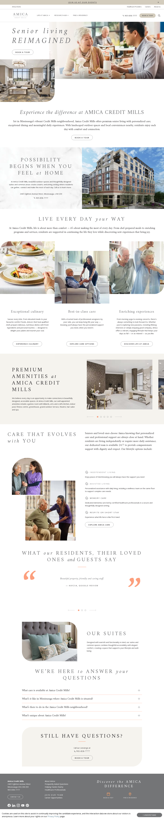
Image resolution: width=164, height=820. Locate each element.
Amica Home (16, 7)
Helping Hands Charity (54, 787)
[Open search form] (159, 15)
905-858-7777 (42, 198)
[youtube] (22, 805)
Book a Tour (147, 15)
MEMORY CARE (98, 498)
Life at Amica (42, 15)
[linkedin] (13, 805)
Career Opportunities (53, 797)
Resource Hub (61, 15)
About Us (157, 7)
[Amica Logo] (20, 15)
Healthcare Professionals (55, 790)
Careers (147, 7)
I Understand (149, 815)
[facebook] (9, 805)
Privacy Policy (54, 816)
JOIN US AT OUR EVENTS (82, 2)
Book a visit (108, 798)
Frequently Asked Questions (56, 784)
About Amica (50, 781)
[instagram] (18, 805)
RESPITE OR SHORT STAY (104, 512)
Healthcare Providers (134, 7)
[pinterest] (27, 805)
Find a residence (80, 15)
